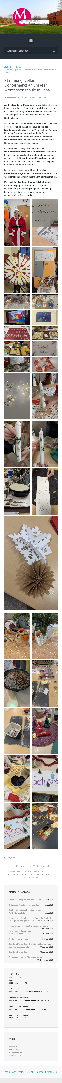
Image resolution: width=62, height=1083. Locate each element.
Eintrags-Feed (14, 1049)
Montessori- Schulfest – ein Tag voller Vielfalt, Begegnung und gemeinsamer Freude (30, 919)
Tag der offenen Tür (18, 952)
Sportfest (28, 1018)
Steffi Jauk (42, 97)
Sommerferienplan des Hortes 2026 (25, 900)
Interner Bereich (25, 1072)
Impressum (10, 1072)
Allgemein (19, 67)
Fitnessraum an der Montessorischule (32, 866)
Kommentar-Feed (16, 1052)
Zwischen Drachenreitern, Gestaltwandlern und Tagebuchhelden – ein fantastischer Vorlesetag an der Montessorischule (31, 874)
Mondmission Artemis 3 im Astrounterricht (28, 926)
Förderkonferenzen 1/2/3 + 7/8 (37, 1000)
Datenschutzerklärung (46, 1072)
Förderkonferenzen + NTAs (35, 1009)
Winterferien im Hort (18, 939)
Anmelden (13, 1047)
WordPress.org (15, 1055)
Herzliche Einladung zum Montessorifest (20, 932)
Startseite (8, 67)
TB (26, 983)
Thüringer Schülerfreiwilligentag (24, 905)
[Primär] (31, 41)
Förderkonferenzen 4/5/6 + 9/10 (37, 992)
